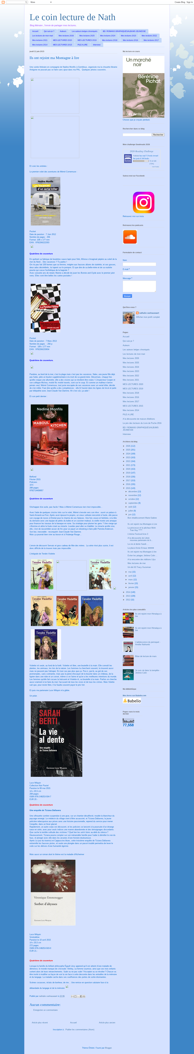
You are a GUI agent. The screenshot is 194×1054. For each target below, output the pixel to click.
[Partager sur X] (78, 996)
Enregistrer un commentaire (45, 1010)
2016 (128, 484)
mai (130, 572)
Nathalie (136, 155)
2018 (128, 477)
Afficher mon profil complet (148, 317)
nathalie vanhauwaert (149, 313)
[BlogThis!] (75, 996)
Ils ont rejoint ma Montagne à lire (142, 552)
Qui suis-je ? (49, 31)
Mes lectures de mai (137, 563)
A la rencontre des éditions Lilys (142, 559)
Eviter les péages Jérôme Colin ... (142, 555)
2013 (128, 596)
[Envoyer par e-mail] (72, 996)
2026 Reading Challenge (141, 151)
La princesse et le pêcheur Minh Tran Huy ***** (142, 529)
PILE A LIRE (82, 45)
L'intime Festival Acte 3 (138, 534)
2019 (128, 473)
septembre (133, 503)
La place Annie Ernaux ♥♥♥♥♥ (141, 548)
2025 (128, 450)
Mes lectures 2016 (130, 40)
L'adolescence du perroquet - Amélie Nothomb (147, 643)
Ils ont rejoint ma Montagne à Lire (142, 524)
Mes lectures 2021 (39, 40)
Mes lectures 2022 (149, 36)
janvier (131, 587)
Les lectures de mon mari (42, 36)
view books (155, 167)
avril (130, 576)
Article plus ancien (107, 1022)
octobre (131, 499)
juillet (131, 511)
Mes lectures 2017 (151, 40)
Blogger (108, 1048)
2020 (128, 469)
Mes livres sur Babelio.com (134, 695)
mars (130, 579)
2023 (128, 457)
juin (130, 514)
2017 (128, 480)
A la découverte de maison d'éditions (139, 419)
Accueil (35, 31)
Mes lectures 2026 (66, 36)
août (130, 507)
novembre (133, 495)
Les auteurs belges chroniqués (84, 31)
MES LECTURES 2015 (62, 45)
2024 (128, 454)
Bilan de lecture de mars (146, 656)
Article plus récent (40, 1022)
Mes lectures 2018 (109, 40)
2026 (128, 446)
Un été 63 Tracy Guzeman (139, 567)
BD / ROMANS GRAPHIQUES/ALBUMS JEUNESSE (124, 31)
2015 (128, 488)
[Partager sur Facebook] (81, 996)
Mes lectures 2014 (39, 45)
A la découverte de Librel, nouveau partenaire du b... (140, 539)
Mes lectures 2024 (107, 36)
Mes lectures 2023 (128, 36)
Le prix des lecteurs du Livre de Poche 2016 (142, 423)
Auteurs (63, 31)
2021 (128, 465)
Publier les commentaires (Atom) (79, 1029)
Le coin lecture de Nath (72, 17)
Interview (96, 45)
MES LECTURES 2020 (62, 40)
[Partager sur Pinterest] (83, 996)
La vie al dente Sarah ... (138, 544)
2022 (128, 461)
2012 (128, 600)
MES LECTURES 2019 (87, 40)
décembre (133, 491)
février (131, 583)
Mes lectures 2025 (87, 36)
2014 (128, 592)
